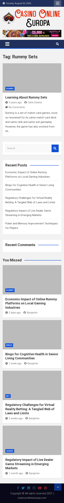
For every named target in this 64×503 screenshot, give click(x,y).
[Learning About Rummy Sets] (32, 78)
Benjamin (32, 312)
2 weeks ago (16, 418)
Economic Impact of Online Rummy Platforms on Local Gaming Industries (31, 303)
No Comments (17, 107)
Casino (9, 451)
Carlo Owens (35, 102)
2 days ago (15, 312)
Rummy (10, 88)
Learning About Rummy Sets (26, 97)
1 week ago (15, 363)
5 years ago (15, 102)
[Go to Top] (57, 487)
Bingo (9, 345)
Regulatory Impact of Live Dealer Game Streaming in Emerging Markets (29, 464)
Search (55, 148)
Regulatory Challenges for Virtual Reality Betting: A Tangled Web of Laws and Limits (29, 409)
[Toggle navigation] (7, 44)
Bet (8, 396)
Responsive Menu (57, 3)
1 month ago (16, 473)
